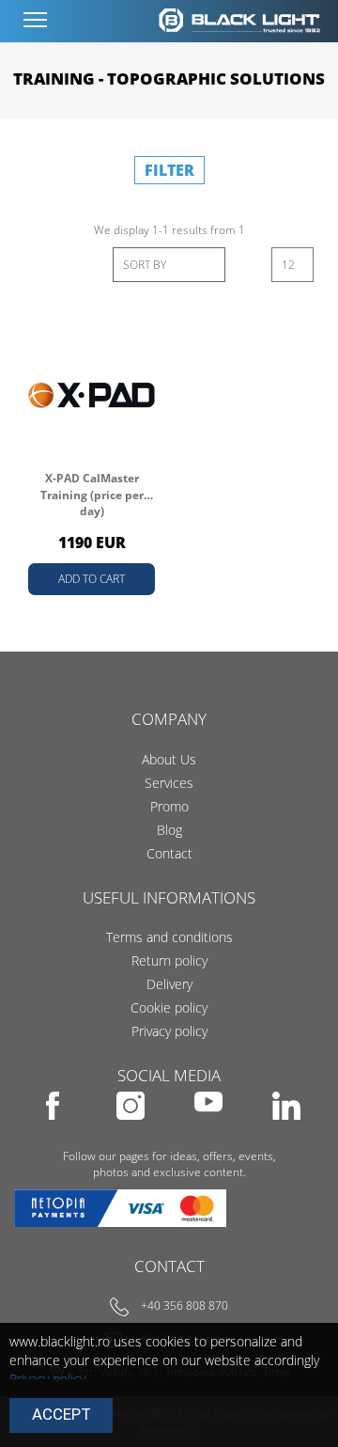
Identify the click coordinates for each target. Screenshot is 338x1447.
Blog (169, 830)
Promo (169, 806)
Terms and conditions (169, 937)
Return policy (169, 960)
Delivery (169, 984)
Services (169, 783)
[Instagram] (132, 1132)
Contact (169, 853)
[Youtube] (210, 1132)
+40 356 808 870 (184, 1305)
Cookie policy (169, 1007)
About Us (169, 759)
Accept (61, 1414)
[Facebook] (54, 1132)
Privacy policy (169, 1031)
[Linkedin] (286, 1132)
